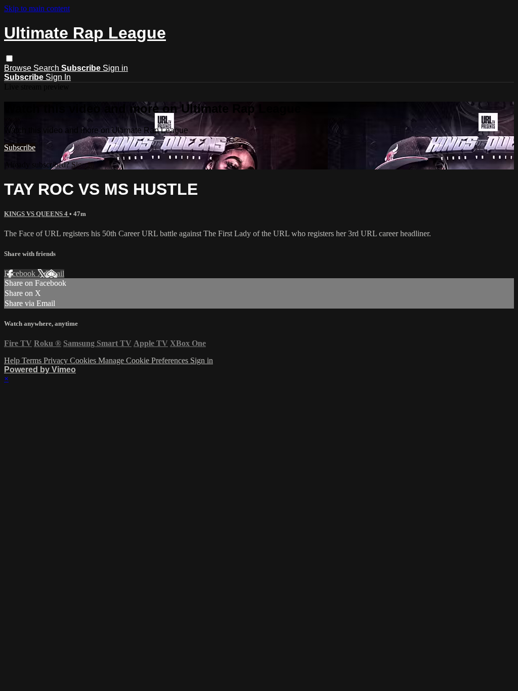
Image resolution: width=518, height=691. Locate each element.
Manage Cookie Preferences (144, 360)
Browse (18, 68)
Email (55, 273)
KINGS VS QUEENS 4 (36, 214)
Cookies (84, 360)
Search (47, 68)
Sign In (58, 77)
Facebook (20, 273)
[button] (9, 58)
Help (13, 360)
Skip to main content (37, 8)
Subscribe (19, 147)
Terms (33, 360)
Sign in (115, 68)
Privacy (57, 360)
